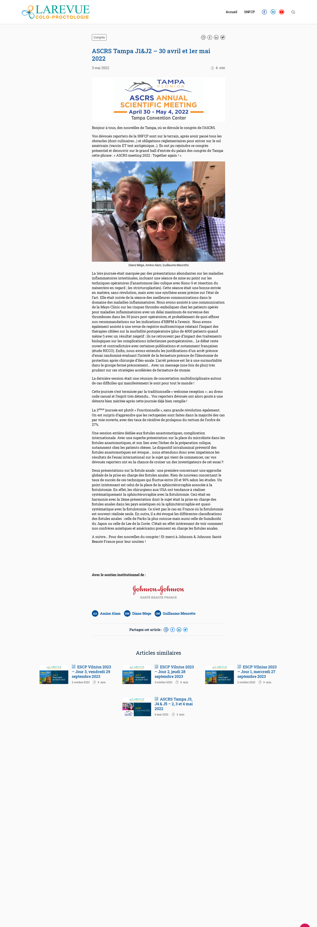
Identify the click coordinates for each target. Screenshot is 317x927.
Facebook (264, 12)
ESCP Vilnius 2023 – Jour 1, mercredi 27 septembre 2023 (257, 671)
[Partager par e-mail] (203, 37)
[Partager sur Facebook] (209, 37)
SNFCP (249, 12)
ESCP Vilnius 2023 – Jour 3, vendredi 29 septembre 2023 (91, 671)
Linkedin (273, 12)
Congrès (99, 37)
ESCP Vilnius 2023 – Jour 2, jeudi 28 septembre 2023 (174, 671)
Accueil (231, 12)
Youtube (281, 12)
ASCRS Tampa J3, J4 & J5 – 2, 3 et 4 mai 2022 (174, 704)
